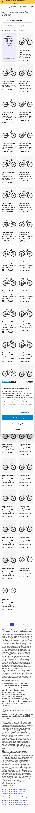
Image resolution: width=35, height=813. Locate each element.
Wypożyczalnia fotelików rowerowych (14, 802)
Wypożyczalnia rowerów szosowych (13, 791)
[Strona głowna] (17, 6)
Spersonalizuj (16, 423)
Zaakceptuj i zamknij (17, 418)
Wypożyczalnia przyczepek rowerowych (14, 798)
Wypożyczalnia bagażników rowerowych (15, 804)
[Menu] (3, 6)
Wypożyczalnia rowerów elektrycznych (14, 789)
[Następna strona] (27, 624)
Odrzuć (17, 429)
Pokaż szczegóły (24, 412)
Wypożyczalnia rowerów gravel (12, 793)
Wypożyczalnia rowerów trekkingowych (14, 796)
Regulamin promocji (9, 58)
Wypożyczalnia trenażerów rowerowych (14, 800)
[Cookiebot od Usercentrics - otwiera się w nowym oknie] (25, 382)
